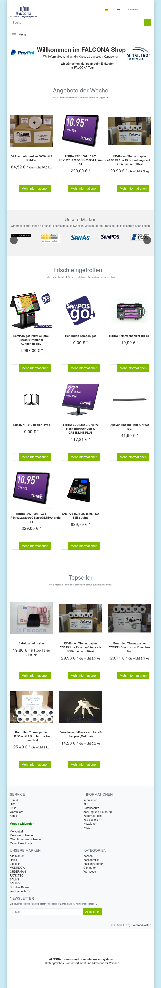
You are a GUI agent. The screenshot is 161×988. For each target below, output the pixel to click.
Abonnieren (92, 912)
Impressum (90, 800)
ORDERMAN (18, 871)
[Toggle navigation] (14, 34)
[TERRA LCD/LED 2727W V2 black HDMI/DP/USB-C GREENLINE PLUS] (80, 399)
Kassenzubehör (93, 864)
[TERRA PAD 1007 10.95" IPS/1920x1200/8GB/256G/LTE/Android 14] (80, 131)
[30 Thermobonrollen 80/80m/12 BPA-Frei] (31, 131)
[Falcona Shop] (44, 12)
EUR (118, 9)
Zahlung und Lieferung (97, 812)
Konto (13, 816)
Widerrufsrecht (92, 816)
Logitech (15, 864)
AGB (86, 804)
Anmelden (133, 9)
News (86, 827)
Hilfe (12, 804)
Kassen (88, 856)
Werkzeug (89, 871)
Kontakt (14, 800)
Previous (14, 240)
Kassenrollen (91, 860)
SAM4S (14, 879)
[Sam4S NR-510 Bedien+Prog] (31, 399)
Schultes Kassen (20, 887)
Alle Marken (17, 856)
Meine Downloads (21, 843)
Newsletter (90, 823)
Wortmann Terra (20, 891)
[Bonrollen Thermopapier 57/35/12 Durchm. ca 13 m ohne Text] (129, 618)
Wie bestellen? (92, 820)
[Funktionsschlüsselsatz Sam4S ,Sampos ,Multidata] (80, 707)
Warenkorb (16, 812)
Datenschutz (91, 808)
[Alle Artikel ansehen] (21, 235)
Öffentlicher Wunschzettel (25, 839)
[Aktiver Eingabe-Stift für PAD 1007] (129, 399)
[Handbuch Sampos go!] (80, 310)
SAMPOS (15, 883)
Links (13, 808)
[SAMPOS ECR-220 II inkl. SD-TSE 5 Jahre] (81, 488)
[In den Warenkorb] (15, 188)
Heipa (13, 860)
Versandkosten (142, 925)
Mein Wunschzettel (21, 835)
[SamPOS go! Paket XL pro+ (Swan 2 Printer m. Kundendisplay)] (31, 310)
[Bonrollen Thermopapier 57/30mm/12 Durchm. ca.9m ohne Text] (31, 707)
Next (147, 240)
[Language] (108, 9)
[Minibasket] (147, 9)
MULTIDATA (17, 867)
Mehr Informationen (35, 188)
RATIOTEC (16, 875)
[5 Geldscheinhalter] (31, 618)
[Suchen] (147, 22)
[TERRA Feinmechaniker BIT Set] (129, 310)
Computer (89, 867)
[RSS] (106, 269)
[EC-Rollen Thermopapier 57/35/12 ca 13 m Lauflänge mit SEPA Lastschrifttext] (129, 131)
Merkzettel (16, 831)
